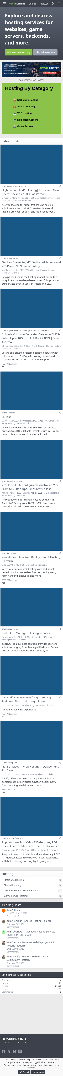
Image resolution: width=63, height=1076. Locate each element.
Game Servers (25, 126)
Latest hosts (11, 141)
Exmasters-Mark (9, 198)
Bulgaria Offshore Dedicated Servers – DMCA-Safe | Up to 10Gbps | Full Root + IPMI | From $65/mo (31, 338)
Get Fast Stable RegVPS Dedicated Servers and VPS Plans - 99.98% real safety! (31, 264)
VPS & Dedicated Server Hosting (45, 198)
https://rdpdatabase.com (12, 838)
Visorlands (6, 270)
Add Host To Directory (18, 52)
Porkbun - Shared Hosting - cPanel (23, 701)
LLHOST (5, 420)
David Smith (7, 637)
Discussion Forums (45, 52)
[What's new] (53, 4)
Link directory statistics (16, 975)
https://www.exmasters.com (14, 186)
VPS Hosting (24, 113)
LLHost (6, 417)
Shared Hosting (26, 106)
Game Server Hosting (16, 895)
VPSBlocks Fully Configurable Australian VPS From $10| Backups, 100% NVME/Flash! (30, 487)
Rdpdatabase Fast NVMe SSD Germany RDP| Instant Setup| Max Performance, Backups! (30, 844)
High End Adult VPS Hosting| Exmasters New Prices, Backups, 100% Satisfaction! (30, 192)
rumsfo (5, 492)
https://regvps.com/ (10, 258)
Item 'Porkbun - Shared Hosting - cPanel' (28, 920)
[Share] (60, 186)
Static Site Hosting (27, 100)
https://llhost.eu (8, 412)
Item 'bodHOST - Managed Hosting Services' (31, 931)
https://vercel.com (9, 553)
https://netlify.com (9, 762)
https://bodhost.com (10, 629)
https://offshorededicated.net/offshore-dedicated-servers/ (26, 330)
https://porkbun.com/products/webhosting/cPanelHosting (26, 697)
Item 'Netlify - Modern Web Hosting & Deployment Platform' (27, 958)
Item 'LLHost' (13, 910)
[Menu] (4, 3)
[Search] (59, 4)
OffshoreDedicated (10, 346)
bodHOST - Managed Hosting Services (26, 633)
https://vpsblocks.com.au (12, 481)
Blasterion (6, 850)
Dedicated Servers (27, 119)
